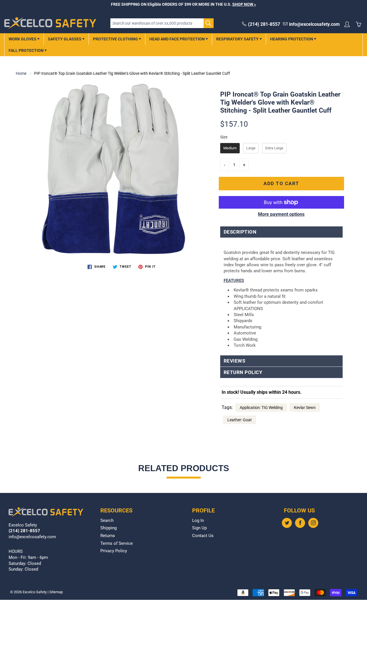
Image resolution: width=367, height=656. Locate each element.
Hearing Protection (292, 39)
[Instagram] (313, 523)
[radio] (230, 148)
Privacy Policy (113, 551)
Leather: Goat (239, 420)
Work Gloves (23, 39)
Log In (198, 520)
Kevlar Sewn (305, 407)
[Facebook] (300, 523)
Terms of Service (116, 543)
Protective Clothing (116, 39)
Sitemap (56, 592)
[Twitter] (287, 523)
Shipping (108, 528)
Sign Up (199, 528)
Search (107, 520)
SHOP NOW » (244, 4)
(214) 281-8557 (264, 24)
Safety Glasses (65, 39)
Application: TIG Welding (261, 407)
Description (240, 232)
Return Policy (243, 372)
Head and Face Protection (177, 39)
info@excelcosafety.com (314, 24)
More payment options (281, 214)
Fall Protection (26, 50)
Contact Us (203, 535)
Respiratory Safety (237, 39)
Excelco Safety (35, 592)
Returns (107, 535)
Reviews (234, 361)
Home (21, 73)
